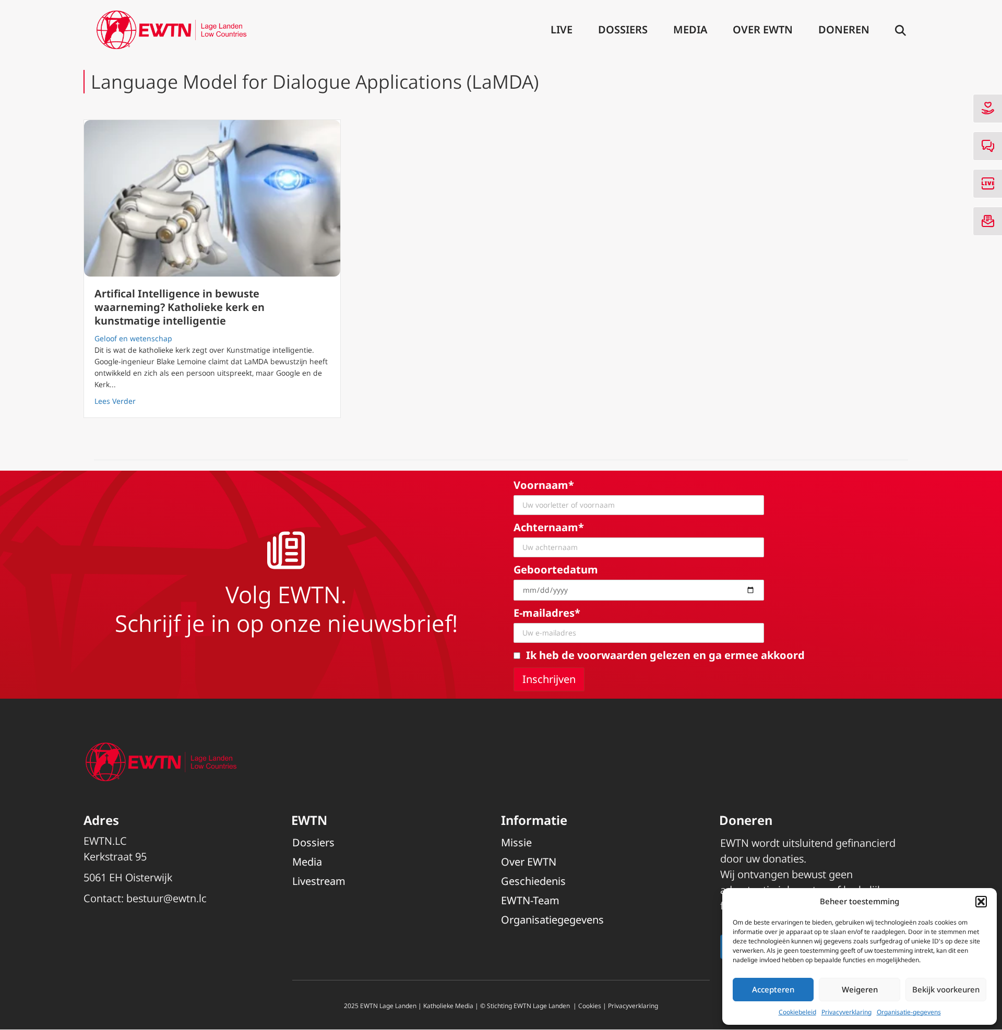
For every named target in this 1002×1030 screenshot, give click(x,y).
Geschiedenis (533, 881)
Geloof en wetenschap (133, 338)
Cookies (589, 1005)
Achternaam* (549, 527)
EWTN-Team (530, 900)
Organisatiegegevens (552, 920)
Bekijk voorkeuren (946, 989)
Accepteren (773, 989)
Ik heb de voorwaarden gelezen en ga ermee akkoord (665, 655)
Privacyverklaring (846, 1012)
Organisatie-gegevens (909, 1012)
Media (690, 29)
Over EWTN (763, 29)
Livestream (318, 881)
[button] (981, 901)
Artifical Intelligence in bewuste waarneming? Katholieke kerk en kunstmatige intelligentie (179, 307)
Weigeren (860, 989)
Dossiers (623, 29)
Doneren (843, 29)
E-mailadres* (547, 613)
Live (561, 29)
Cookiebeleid (797, 1012)
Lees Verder (115, 401)
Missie (516, 842)
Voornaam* (544, 485)
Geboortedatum (556, 569)
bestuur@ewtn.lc (166, 898)
